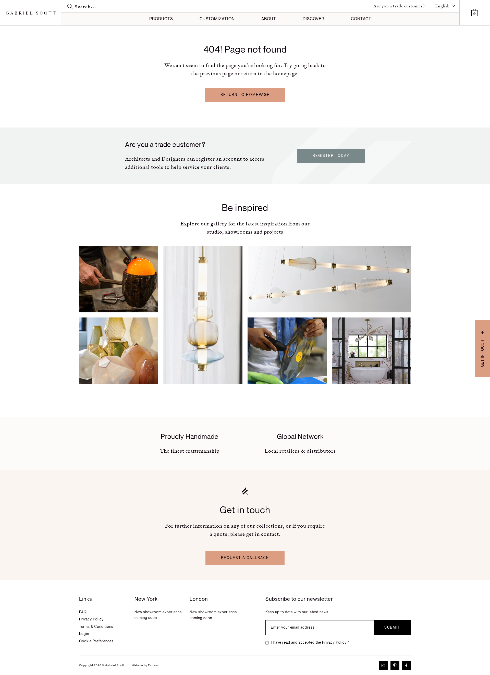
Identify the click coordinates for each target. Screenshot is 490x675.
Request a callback (245, 558)
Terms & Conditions (96, 627)
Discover (313, 19)
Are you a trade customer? (399, 6)
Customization (217, 19)
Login (84, 634)
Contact (361, 19)
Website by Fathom (145, 665)
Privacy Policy (91, 619)
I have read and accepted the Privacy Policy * (310, 642)
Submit (392, 627)
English (442, 6)
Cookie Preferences (96, 641)
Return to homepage (245, 95)
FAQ (83, 612)
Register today (331, 156)
